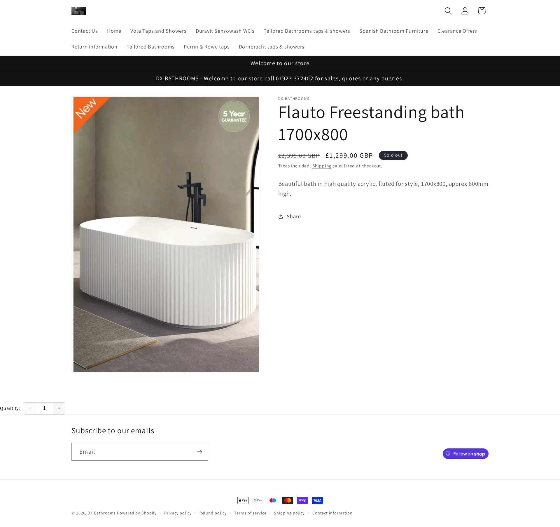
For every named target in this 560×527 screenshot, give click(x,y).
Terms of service (250, 513)
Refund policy (213, 513)
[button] (448, 10)
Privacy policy (178, 513)
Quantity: (10, 408)
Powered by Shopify (137, 513)
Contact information (332, 513)
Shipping (321, 166)
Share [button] (294, 216)
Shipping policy (289, 513)
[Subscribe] (199, 452)
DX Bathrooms (102, 513)
